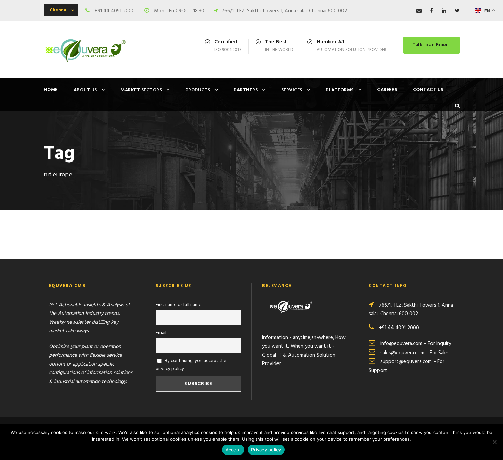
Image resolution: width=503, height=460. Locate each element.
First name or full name (179, 305)
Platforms (340, 90)
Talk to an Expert (431, 45)
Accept (233, 449)
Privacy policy (266, 449)
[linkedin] (444, 11)
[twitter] (457, 11)
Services (291, 90)
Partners (246, 90)
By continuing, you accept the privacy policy (191, 365)
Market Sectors (141, 90)
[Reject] (494, 441)
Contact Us (428, 90)
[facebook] (431, 11)
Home (51, 90)
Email (161, 333)
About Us (85, 90)
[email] (419, 11)
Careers (387, 90)
